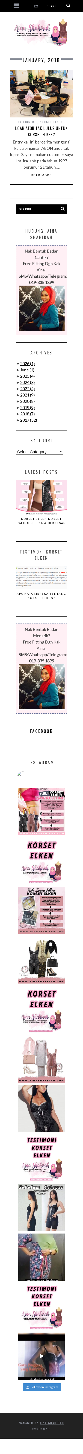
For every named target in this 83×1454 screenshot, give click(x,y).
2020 (27, 401)
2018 (27, 413)
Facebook (41, 731)
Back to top (40, 1428)
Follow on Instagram (44, 1387)
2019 (27, 407)
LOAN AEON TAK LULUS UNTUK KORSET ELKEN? (41, 131)
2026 (27, 363)
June (27, 369)
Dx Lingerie (27, 122)
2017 (28, 420)
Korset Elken (51, 122)
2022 (27, 388)
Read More (41, 175)
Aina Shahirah (52, 1423)
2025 (27, 376)
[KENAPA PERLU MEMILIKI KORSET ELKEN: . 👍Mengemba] (41, 960)
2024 (27, 382)
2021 (27, 394)
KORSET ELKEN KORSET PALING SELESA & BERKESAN (41, 521)
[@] (29, 777)
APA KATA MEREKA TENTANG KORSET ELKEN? (41, 596)
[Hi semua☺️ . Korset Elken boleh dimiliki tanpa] (41, 811)
